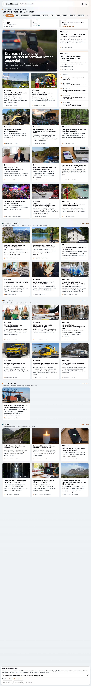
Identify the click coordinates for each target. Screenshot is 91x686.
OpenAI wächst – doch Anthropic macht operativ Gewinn (15, 481)
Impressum (19, 678)
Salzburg (65, 15)
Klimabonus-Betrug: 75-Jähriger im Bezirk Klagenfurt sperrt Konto (74, 166)
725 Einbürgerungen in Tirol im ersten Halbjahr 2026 (43, 283)
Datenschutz (12, 678)
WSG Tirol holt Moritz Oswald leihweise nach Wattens (72, 36)
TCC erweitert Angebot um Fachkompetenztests (13, 326)
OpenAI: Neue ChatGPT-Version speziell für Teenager (43, 481)
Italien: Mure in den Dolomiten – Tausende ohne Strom (15, 446)
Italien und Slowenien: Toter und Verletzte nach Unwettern (44, 446)
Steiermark (45, 15)
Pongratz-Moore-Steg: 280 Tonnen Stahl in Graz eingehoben (15, 93)
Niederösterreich (25, 15)
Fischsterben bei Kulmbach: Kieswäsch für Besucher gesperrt (44, 246)
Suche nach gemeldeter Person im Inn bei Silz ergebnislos (73, 204)
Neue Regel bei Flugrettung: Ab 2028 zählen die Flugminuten (45, 364)
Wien (17, 15)
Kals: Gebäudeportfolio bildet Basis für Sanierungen (74, 248)
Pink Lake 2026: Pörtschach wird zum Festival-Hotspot (14, 202)
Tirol (52, 15)
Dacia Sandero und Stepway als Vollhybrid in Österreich (14, 364)
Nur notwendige (19, 682)
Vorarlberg (72, 15)
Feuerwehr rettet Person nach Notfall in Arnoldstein (42, 93)
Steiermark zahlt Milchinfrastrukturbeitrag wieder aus (73, 326)
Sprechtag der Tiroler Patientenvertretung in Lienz (13, 168)
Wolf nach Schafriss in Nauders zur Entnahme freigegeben (74, 130)
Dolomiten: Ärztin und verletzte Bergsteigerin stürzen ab (14, 246)
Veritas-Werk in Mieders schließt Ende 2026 (73, 364)
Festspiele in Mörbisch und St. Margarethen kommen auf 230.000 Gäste (44, 131)
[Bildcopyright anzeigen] (28, 198)
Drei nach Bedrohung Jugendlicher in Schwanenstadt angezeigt (29, 57)
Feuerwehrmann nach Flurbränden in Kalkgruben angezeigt (45, 168)
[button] (16, 23)
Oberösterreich (36, 15)
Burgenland (81, 15)
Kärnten (58, 15)
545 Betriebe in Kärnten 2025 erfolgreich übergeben (42, 326)
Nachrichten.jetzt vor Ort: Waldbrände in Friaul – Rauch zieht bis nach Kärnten (74, 482)
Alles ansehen (84, 223)
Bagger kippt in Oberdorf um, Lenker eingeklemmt (14, 130)
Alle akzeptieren (7, 682)
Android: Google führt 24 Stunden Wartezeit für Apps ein (73, 449)
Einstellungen (29, 682)
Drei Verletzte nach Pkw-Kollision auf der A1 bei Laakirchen (70, 58)
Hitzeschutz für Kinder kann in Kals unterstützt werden (16, 283)
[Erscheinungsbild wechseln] (86, 4)
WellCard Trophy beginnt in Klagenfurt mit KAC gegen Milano (44, 204)
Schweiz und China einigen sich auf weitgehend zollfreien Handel (16, 406)
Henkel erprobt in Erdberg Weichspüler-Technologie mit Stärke (74, 283)
